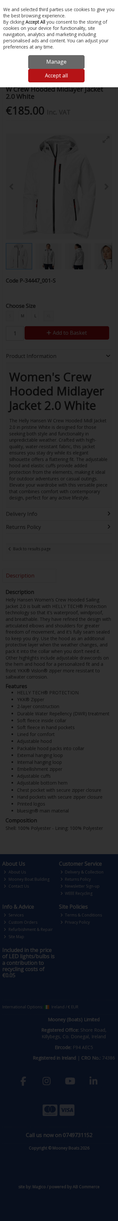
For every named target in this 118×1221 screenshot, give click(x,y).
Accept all (56, 75)
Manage (56, 61)
